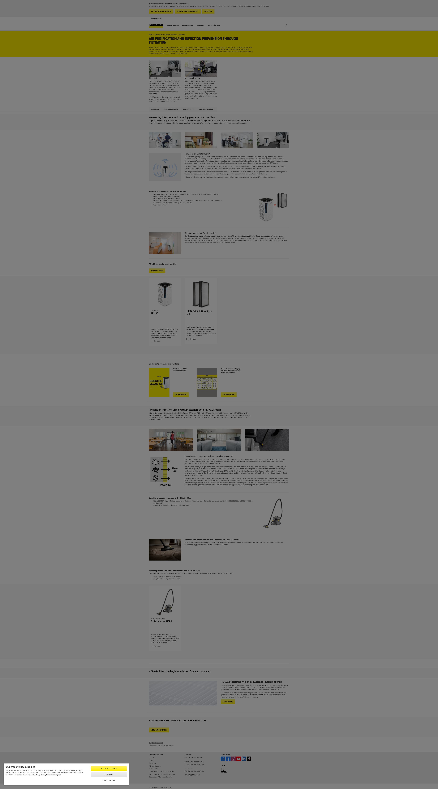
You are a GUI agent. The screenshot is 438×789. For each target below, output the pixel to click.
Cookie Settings (109, 780)
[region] (66, 774)
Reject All (108, 774)
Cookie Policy (35, 775)
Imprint (58, 775)
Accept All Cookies (109, 768)
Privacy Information (48, 775)
